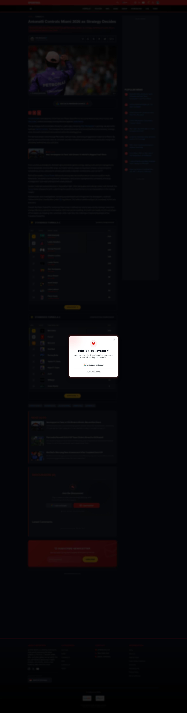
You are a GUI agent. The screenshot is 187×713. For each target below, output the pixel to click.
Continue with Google (95, 365)
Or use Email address (93, 372)
